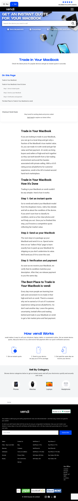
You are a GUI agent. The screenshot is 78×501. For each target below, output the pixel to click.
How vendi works (21, 458)
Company (19, 448)
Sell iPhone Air (36, 448)
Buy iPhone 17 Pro (52, 444)
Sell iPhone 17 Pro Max (38, 451)
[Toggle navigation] (72, 9)
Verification (4, 451)
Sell (15, 4)
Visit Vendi (30, 117)
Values (3, 441)
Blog (18, 444)
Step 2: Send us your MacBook (12, 92)
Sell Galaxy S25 (37, 458)
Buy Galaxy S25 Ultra (53, 455)
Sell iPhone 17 (36, 441)
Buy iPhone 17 (51, 441)
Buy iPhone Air (51, 448)
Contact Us (20, 441)
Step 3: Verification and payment (13, 97)
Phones (16, 389)
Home (9, 402)
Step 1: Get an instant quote (11, 88)
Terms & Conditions (22, 451)
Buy (7, 4)
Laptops (49, 389)
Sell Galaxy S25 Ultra (38, 455)
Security (4, 455)
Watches (32, 389)
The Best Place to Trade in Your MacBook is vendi (17, 101)
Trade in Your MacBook (9, 80)
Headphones (65, 389)
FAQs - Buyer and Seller (8, 444)
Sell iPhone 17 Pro (37, 444)
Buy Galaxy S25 (52, 458)
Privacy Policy (20, 455)
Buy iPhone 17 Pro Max (54, 451)
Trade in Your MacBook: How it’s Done (14, 84)
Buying (3, 458)
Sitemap (19, 462)
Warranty (4, 448)
